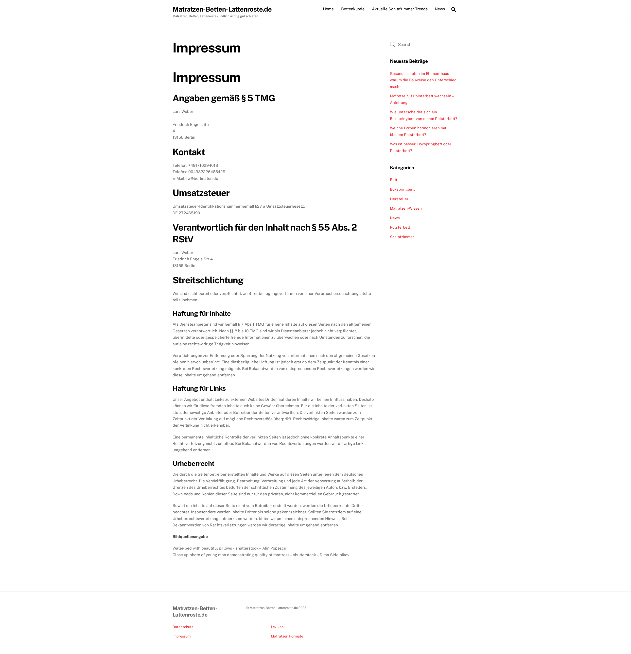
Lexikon (277, 627)
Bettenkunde (353, 9)
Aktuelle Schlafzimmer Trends (400, 9)
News (440, 9)
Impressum (182, 636)
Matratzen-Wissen (406, 208)
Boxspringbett (402, 189)
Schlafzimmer (402, 237)
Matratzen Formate (287, 636)
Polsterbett (400, 227)
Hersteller (399, 199)
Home (328, 9)
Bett (393, 180)
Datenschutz (183, 627)
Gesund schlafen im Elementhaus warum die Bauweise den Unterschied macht (423, 80)
